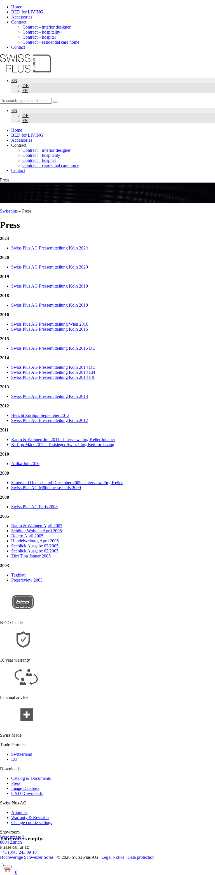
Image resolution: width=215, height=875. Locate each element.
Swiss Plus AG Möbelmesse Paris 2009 (46, 487)
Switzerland (21, 754)
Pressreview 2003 (27, 580)
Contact (18, 47)
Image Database (25, 788)
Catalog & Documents (31, 778)
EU (14, 759)
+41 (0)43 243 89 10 (18, 852)
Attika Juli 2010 (25, 463)
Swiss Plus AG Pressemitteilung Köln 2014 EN (53, 372)
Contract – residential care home (50, 42)
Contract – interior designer (46, 27)
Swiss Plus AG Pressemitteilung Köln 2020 (49, 267)
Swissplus (9, 211)
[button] (55, 102)
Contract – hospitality (41, 32)
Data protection (141, 857)
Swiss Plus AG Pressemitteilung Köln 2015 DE (53, 348)
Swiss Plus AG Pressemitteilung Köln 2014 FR (53, 377)
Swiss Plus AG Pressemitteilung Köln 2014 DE (53, 367)
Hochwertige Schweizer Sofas (26, 857)
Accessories (21, 17)
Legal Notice (112, 857)
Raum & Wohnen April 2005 (36, 525)
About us (19, 812)
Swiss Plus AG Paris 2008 (34, 506)
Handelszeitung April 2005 (35, 540)
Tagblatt (18, 575)
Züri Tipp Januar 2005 (31, 556)
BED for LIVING (27, 12)
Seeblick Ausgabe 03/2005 (35, 545)
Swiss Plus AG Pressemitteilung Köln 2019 (49, 286)
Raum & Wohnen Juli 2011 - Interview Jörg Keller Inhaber (63, 439)
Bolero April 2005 (27, 535)
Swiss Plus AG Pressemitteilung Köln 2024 (49, 248)
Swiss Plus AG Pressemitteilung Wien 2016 (49, 324)
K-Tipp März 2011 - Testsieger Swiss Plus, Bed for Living (62, 444)
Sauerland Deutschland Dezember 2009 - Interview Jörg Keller (67, 482)
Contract (18, 22)
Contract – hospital (39, 37)
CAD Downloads (27, 793)
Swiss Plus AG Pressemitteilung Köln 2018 (49, 305)
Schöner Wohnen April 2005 (36, 530)
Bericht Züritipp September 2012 (40, 415)
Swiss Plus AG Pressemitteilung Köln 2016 (49, 329)
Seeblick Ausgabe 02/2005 (35, 551)
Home (16, 6)
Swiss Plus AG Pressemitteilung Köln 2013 (49, 396)
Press (15, 783)
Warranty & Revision (30, 817)
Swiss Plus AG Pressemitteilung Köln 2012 (49, 420)
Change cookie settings (31, 822)
